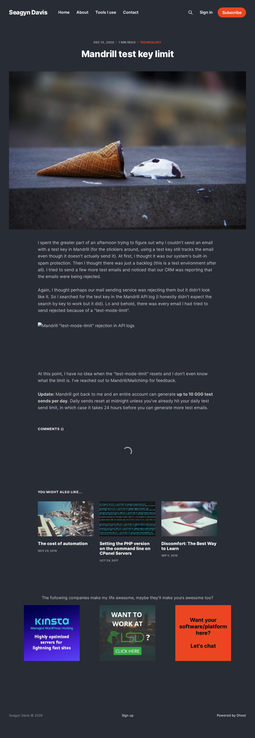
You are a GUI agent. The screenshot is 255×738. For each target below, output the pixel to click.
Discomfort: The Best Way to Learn (188, 546)
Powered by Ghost (231, 715)
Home (63, 12)
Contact (130, 12)
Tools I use (105, 12)
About (82, 12)
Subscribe (232, 12)
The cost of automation (63, 543)
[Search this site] (190, 12)
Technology (150, 42)
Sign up (127, 715)
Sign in (206, 12)
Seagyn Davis (28, 12)
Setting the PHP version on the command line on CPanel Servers (125, 548)
